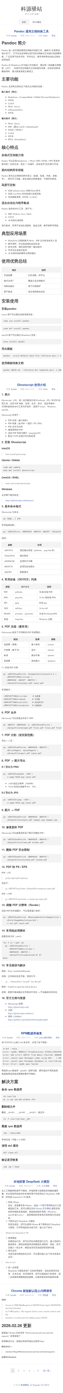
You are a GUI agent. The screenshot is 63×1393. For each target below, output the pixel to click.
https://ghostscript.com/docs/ (21, 1013)
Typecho (36, 1384)
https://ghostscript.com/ (18, 1006)
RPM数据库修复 (31, 1033)
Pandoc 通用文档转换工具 (31, 31)
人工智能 (45, 1185)
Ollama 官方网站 (43, 1208)
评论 (53, 35)
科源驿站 (31, 8)
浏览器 (45, 1295)
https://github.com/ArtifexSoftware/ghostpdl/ (28, 1019)
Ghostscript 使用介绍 (31, 385)
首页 (24, 22)
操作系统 (48, 1037)
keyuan (14, 35)
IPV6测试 (37, 22)
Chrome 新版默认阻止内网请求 (31, 1291)
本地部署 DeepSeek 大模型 (31, 1181)
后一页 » (47, 1370)
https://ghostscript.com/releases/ (19, 500)
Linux (45, 35)
